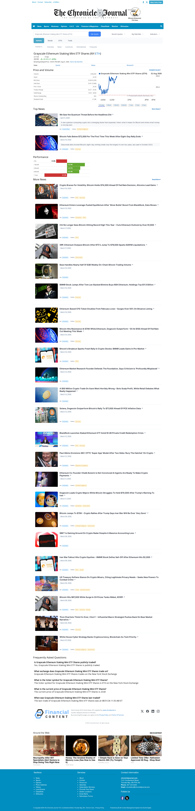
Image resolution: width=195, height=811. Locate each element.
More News (156, 109)
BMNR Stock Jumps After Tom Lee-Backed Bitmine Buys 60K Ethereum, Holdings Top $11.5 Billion (108, 284)
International (81, 47)
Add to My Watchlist (76, 62)
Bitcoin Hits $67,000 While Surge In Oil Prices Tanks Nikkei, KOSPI (92, 597)
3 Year (137, 105)
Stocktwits (65, 149)
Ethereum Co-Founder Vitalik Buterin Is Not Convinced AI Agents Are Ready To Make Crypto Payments (104, 474)
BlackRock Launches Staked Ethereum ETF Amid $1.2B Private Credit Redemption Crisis (103, 433)
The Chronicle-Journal (51, 808)
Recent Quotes (117, 34)
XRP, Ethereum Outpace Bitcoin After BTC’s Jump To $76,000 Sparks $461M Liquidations (103, 245)
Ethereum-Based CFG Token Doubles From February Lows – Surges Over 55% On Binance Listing (107, 309)
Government (79, 257)
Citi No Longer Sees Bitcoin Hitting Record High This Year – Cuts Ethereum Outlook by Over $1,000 (108, 225)
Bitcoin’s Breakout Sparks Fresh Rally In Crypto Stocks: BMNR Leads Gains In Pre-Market (103, 349)
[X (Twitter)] (142, 714)
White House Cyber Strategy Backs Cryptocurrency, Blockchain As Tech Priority (99, 637)
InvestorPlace (66, 129)
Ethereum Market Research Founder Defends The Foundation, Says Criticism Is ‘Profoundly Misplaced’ (110, 368)
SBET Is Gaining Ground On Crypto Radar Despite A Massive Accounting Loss (98, 533)
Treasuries (93, 47)
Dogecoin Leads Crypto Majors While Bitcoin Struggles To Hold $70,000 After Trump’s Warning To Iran (107, 494)
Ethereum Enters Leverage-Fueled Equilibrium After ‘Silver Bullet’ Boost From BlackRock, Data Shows (109, 205)
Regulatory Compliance (82, 465)
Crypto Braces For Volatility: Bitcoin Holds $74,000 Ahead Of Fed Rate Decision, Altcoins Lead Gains (109, 185)
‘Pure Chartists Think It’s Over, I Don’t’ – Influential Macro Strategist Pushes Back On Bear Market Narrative (106, 618)
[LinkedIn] (153, 714)
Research (130, 65)
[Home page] (97, 14)
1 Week (109, 105)
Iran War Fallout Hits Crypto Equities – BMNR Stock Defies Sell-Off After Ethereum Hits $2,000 (106, 557)
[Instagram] (158, 714)
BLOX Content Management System (129, 808)
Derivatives (78, 217)
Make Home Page (156, 2)
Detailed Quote (154, 70)
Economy (78, 149)
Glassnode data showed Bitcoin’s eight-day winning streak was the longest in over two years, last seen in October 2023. (107, 145)
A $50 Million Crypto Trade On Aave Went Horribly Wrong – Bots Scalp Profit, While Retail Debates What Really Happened (109, 389)
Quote (58, 65)
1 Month (116, 105)
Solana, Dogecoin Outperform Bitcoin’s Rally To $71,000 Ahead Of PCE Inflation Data (101, 408)
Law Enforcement (85, 589)
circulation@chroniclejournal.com (138, 787)
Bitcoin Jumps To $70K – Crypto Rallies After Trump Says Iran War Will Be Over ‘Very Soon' (104, 513)
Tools (70, 40)
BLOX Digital (147, 808)
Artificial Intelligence (82, 129)
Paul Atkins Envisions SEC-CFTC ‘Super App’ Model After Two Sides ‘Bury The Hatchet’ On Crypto (107, 453)
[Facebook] (147, 714)
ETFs (60, 40)
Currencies (69, 47)
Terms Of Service (118, 715)
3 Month (123, 105)
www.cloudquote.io (109, 710)
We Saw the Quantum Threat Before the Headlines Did (87, 114)
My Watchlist (136, 34)
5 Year (144, 105)
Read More (156, 179)
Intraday (101, 105)
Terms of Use (90, 808)
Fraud (77, 589)
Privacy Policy (103, 715)
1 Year (131, 105)
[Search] (161, 26)
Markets (39, 40)
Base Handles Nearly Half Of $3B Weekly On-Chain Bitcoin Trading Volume (96, 265)
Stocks (50, 40)
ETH (97, 53)
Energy (88, 609)
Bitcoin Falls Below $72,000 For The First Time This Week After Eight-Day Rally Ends (101, 136)
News (59, 47)
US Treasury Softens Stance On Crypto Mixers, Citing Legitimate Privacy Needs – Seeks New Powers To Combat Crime (109, 578)
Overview (50, 47)
